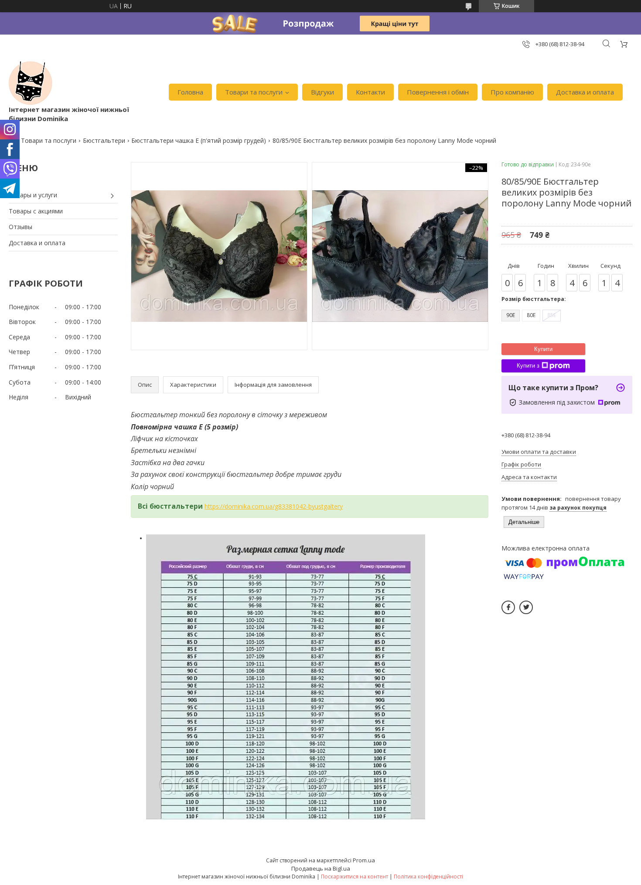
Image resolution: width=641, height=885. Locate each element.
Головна (190, 92)
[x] (526, 607)
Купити (543, 349)
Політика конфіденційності (428, 876)
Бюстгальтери (104, 140)
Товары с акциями (36, 211)
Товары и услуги (33, 195)
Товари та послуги (254, 92)
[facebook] (508, 607)
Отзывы (20, 227)
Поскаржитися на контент (354, 876)
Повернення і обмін (438, 92)
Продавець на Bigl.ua (320, 868)
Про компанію (512, 92)
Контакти (370, 92)
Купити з (528, 365)
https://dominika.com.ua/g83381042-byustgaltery (274, 506)
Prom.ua (364, 860)
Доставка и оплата (585, 92)
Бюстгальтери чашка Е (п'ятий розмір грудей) (198, 140)
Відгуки (322, 92)
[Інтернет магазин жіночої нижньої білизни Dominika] (30, 83)
